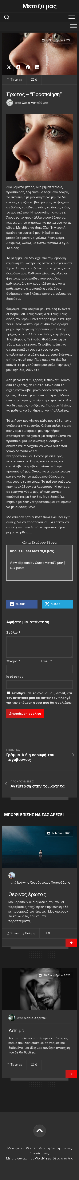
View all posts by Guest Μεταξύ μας (36, 563)
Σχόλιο (13, 633)
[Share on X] (9, 67)
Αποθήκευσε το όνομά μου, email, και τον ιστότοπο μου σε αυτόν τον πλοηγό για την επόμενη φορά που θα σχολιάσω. (39, 698)
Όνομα (13, 661)
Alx (70, 1158)
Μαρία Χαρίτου (35, 1018)
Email (46, 661)
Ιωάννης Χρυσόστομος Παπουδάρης (43, 882)
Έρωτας (16, 79)
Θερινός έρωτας (27, 894)
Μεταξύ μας (39, 6)
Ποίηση (30, 933)
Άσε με (16, 1030)
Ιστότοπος (14, 677)
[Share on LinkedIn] (37, 67)
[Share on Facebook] (18, 67)
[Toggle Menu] (73, 26)
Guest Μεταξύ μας (35, 103)
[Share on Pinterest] (27, 67)
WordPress (43, 1158)
